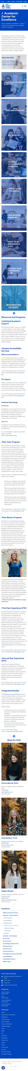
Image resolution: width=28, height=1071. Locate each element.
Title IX (3, 1044)
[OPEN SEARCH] (22, 6)
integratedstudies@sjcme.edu (14, 731)
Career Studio (6, 938)
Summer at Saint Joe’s (8, 951)
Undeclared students (7, 644)
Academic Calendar (8, 917)
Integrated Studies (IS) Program (12, 694)
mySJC (3, 1028)
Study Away (6, 933)
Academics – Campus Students (10, 915)
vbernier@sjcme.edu (19, 651)
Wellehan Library (7, 961)
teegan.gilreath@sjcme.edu (9, 900)
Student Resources (12, 25)
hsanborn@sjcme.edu (11, 435)
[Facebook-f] (10, 1066)
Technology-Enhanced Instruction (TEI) (12, 953)
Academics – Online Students (10, 935)
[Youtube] (15, 1066)
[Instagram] (17, 1066)
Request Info (19, 1)
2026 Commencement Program (10, 912)
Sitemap (9, 1063)
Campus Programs (8, 920)
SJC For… (3, 1)
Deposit (13, 1)
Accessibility (4, 1063)
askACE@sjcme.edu (18, 511)
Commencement (7, 941)
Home (3, 23)
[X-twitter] (12, 1066)
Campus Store (7, 930)
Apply (9, 1)
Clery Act (3, 1049)
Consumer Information (6, 1024)
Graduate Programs (7, 946)
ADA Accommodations (9, 928)
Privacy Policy (18, 1061)
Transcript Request (7, 956)
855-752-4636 (4, 993)
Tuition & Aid (4, 1040)
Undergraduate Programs (9, 959)
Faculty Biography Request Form (11, 943)
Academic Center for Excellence (11, 925)
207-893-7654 (5, 898)
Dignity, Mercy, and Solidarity (8, 1014)
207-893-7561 (4, 790)
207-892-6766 (4, 997)
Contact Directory (5, 1019)
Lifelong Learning (7, 948)
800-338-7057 (4, 1001)
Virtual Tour (4, 1035)
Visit (2, 1033)
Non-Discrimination (6, 1051)
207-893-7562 (5, 843)
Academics (9, 23)
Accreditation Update (6, 1054)
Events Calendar (5, 1021)
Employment (4, 1017)
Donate (25, 1)
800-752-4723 (4, 1005)
